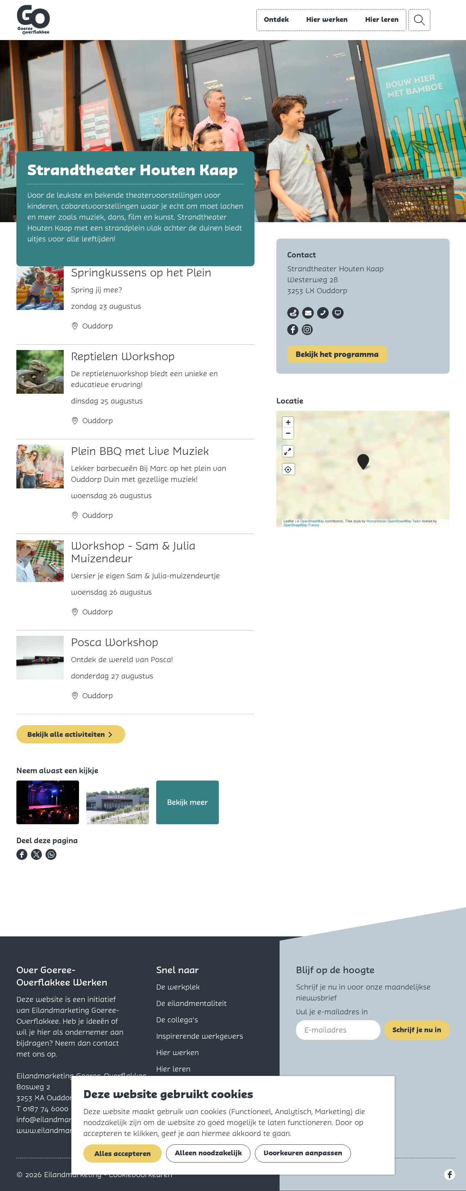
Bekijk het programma (337, 354)
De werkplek (178, 987)
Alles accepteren (122, 1153)
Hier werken (177, 1052)
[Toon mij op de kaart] (289, 469)
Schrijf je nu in (416, 1029)
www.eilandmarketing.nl (59, 1130)
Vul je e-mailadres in (332, 1012)
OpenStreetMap (312, 521)
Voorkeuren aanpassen (303, 1152)
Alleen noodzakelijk (208, 1152)
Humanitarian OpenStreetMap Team (394, 521)
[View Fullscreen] (288, 451)
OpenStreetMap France (301, 525)
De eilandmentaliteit (191, 1003)
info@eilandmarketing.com (63, 1119)
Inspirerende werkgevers (199, 1036)
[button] (363, 462)
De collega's (177, 1020)
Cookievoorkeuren (140, 1174)
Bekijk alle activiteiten (66, 734)
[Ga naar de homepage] (33, 19)
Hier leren (173, 1069)
